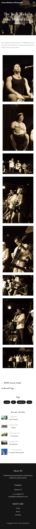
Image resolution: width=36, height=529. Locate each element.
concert (7, 402)
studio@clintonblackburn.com (18, 497)
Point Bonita (13, 444)
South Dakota (13, 419)
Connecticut (14, 436)
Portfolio (18, 515)
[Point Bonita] (4, 442)
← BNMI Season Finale (11, 383)
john (13, 402)
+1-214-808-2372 (18, 494)
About (18, 512)
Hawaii (13, 428)
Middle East (21, 402)
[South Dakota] (4, 417)
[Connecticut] (4, 434)
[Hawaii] (4, 426)
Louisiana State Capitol (16, 452)
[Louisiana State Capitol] (4, 453)
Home (18, 508)
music (29, 402)
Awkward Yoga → (9, 388)
